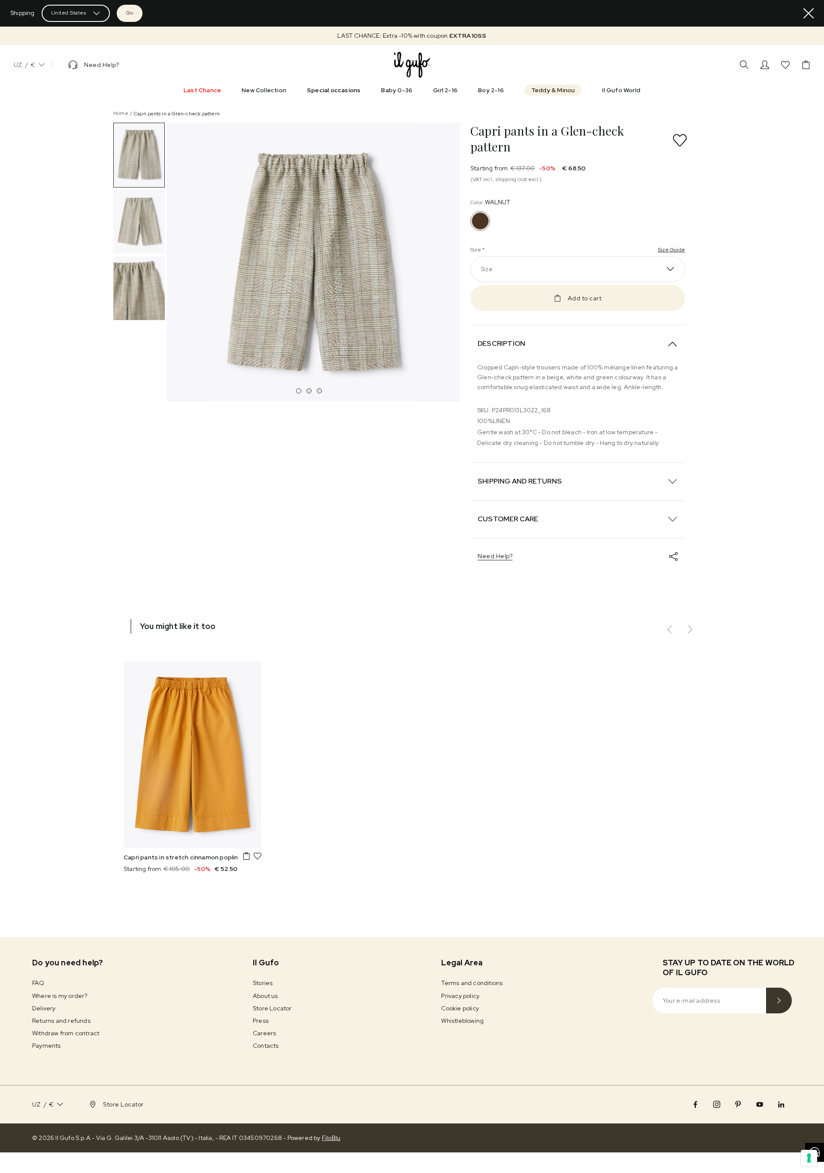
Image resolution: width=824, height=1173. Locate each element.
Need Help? (495, 556)
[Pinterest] (738, 1104)
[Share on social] (673, 556)
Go (129, 12)
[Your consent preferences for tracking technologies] (809, 1158)
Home (120, 113)
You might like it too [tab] (177, 626)
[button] (412, 35)
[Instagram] (716, 1104)
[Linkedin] (781, 1104)
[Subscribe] (779, 1000)
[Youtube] (759, 1104)
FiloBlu (331, 1138)
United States (68, 12)
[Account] (764, 64)
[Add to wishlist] (679, 140)
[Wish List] (785, 64)
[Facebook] (695, 1104)
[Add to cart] (246, 856)
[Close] (809, 13)
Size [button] (487, 269)
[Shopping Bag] (806, 64)
